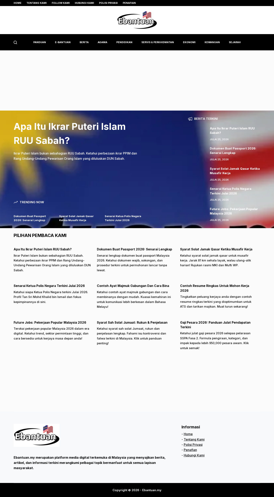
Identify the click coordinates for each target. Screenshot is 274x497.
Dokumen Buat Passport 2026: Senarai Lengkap (134, 249)
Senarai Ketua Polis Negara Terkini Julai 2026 (49, 286)
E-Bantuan (63, 42)
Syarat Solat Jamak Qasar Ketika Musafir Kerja (216, 249)
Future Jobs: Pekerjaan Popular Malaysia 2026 (50, 322)
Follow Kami (61, 2)
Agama (102, 42)
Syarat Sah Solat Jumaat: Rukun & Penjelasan (132, 322)
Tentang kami (36, 2)
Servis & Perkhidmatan (157, 42)
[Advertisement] (137, 80)
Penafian (129, 2)
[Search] (15, 42)
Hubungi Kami (84, 2)
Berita (84, 42)
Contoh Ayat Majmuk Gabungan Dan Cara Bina (133, 286)
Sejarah (235, 42)
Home (17, 2)
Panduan (39, 42)
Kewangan (212, 42)
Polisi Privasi (108, 2)
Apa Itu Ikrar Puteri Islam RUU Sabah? (43, 249)
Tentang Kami (194, 439)
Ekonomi (189, 42)
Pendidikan (124, 42)
